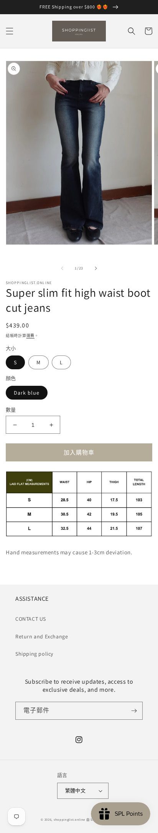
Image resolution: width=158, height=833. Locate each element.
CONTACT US (30, 618)
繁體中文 (75, 790)
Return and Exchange (41, 636)
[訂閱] (133, 711)
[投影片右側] (95, 268)
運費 (30, 335)
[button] (9, 31)
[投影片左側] (62, 268)
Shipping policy (34, 653)
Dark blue (27, 392)
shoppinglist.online (69, 819)
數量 (11, 410)
